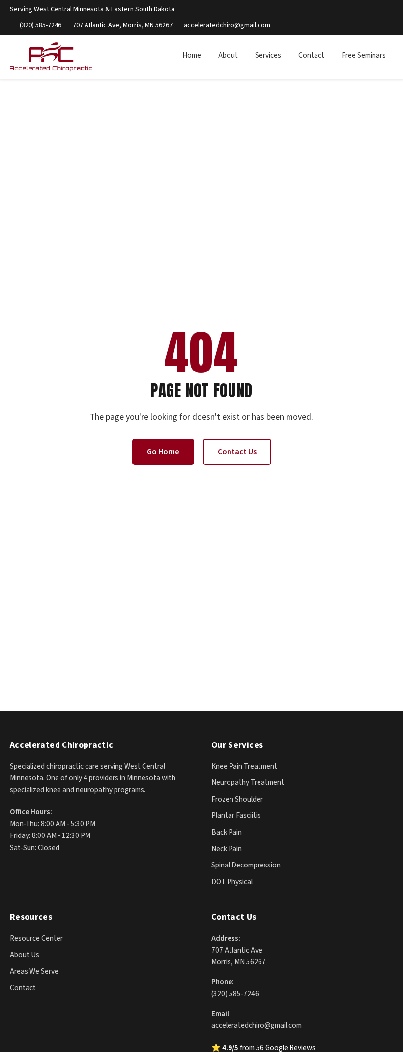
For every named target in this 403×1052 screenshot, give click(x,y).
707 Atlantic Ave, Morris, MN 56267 (123, 25)
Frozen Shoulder (237, 799)
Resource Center (36, 938)
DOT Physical (232, 881)
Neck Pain (226, 848)
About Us (24, 954)
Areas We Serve (34, 971)
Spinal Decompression (246, 865)
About (228, 55)
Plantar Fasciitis (236, 815)
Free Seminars (364, 55)
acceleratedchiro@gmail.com (227, 25)
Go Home (163, 451)
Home (191, 55)
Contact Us (237, 451)
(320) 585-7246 (40, 25)
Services (268, 55)
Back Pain (226, 832)
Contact (311, 55)
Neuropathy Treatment (247, 782)
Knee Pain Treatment (244, 766)
